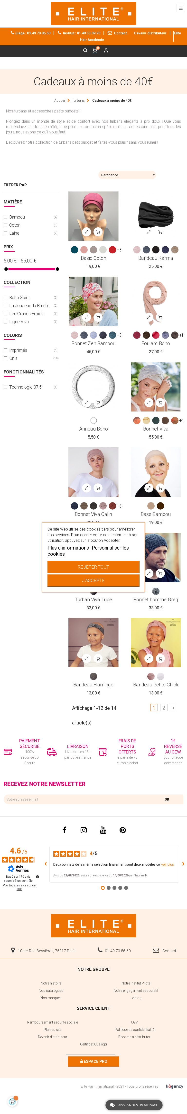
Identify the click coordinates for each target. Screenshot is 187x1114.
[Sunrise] (136, 420)
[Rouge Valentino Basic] (112, 249)
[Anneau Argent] (93, 420)
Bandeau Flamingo (93, 685)
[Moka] (93, 506)
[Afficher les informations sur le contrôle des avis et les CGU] (37, 877)
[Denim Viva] (74, 506)
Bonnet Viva (155, 429)
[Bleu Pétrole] (112, 335)
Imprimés (30, 350)
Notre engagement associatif (136, 991)
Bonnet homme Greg (155, 599)
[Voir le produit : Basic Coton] (93, 216)
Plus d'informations (68, 548)
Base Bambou (156, 514)
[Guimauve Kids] (160, 676)
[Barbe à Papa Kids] (151, 676)
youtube (103, 830)
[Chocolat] (146, 335)
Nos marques (51, 998)
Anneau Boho (93, 429)
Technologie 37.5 (30, 387)
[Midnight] (165, 249)
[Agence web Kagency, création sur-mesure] (174, 1086)
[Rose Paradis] (155, 335)
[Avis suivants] (183, 864)
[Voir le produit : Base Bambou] (156, 472)
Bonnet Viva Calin (93, 514)
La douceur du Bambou (30, 305)
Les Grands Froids (30, 313)
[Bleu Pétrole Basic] (74, 249)
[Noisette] (174, 249)
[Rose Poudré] (103, 506)
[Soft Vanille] (146, 420)
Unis (30, 358)
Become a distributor (134, 1037)
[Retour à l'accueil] (93, 13)
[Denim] (103, 335)
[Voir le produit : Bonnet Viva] (156, 386)
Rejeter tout (93, 567)
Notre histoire (51, 983)
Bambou (30, 217)
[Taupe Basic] (93, 249)
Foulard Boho (155, 343)
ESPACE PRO (95, 1061)
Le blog (136, 998)
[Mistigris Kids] (93, 676)
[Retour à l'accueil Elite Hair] (93, 925)
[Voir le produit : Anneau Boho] (93, 386)
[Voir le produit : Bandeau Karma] (156, 216)
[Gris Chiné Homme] (155, 591)
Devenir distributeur (150, 33)
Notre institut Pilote (136, 983)
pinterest (123, 830)
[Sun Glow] (174, 420)
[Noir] (155, 249)
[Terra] (165, 420)
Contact (120, 33)
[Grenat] (136, 335)
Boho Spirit (30, 297)
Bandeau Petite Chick (155, 685)
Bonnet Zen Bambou (93, 343)
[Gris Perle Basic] (103, 249)
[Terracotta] (112, 506)
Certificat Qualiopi (93, 1044)
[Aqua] (155, 420)
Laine (30, 233)
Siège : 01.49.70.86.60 (32, 33)
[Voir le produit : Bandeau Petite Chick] (156, 643)
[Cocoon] (136, 249)
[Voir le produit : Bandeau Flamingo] (93, 643)
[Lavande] (165, 335)
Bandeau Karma (155, 258)
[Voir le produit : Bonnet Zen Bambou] (93, 301)
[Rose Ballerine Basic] (84, 249)
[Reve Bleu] (93, 335)
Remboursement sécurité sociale (52, 1022)
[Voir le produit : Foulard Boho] (156, 301)
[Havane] (84, 506)
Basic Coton (93, 258)
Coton (30, 225)
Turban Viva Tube (93, 599)
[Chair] (151, 506)
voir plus (167, 864)
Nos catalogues (51, 991)
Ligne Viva (30, 321)
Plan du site (52, 1030)
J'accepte (93, 580)
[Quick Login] (104, 51)
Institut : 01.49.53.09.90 (81, 33)
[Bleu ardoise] (146, 249)
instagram (84, 830)
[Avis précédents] (45, 864)
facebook (64, 830)
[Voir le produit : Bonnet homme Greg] (156, 557)
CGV (134, 1022)
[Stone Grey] (174, 335)
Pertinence (128, 174)
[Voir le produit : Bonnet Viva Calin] (93, 472)
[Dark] (160, 506)
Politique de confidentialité (134, 1030)
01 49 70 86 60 (118, 951)
